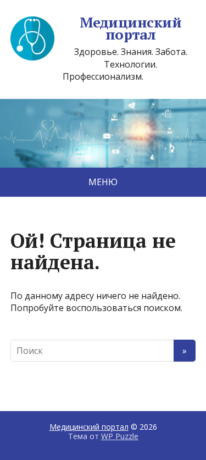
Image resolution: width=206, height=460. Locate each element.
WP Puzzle (119, 436)
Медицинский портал (130, 28)
